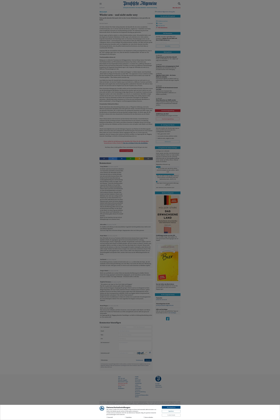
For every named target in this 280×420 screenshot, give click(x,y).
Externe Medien (148, 417)
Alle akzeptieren (171, 407)
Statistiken (129, 417)
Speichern (171, 411)
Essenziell (110, 417)
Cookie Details (171, 415)
